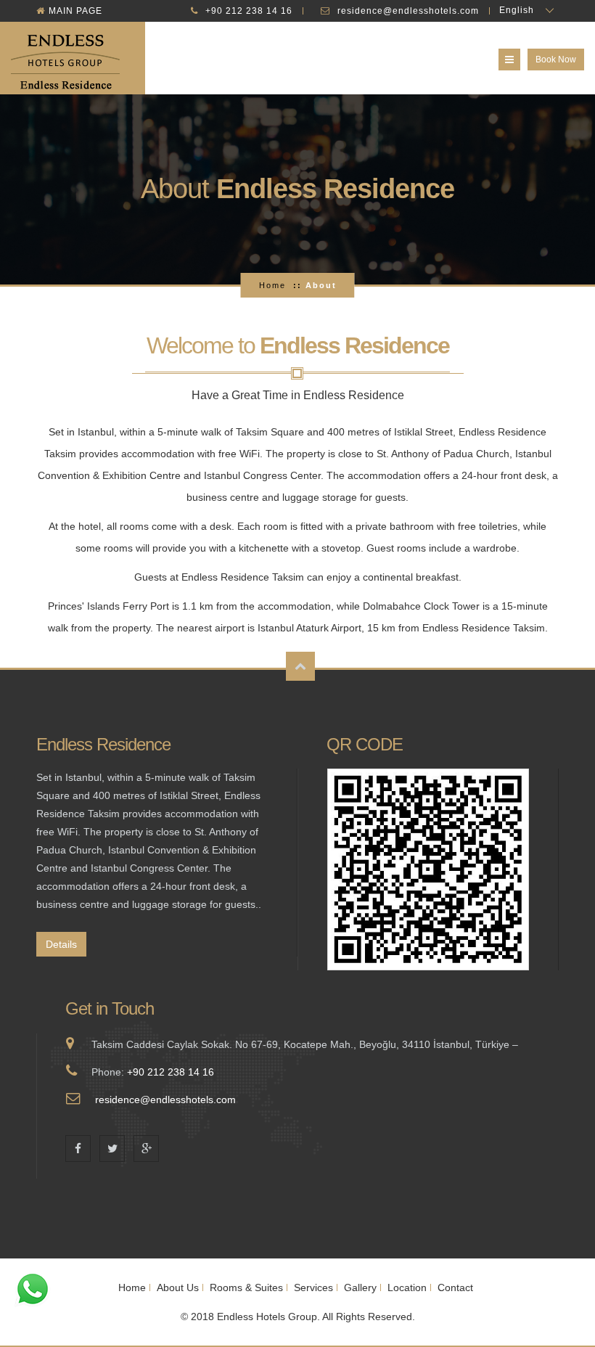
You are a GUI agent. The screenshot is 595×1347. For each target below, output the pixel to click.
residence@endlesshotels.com (408, 11)
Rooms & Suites (246, 1287)
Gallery (360, 1287)
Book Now (556, 59)
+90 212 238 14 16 (248, 11)
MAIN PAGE (75, 11)
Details (61, 944)
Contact (455, 1287)
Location (407, 1287)
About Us (178, 1287)
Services (313, 1287)
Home (272, 285)
